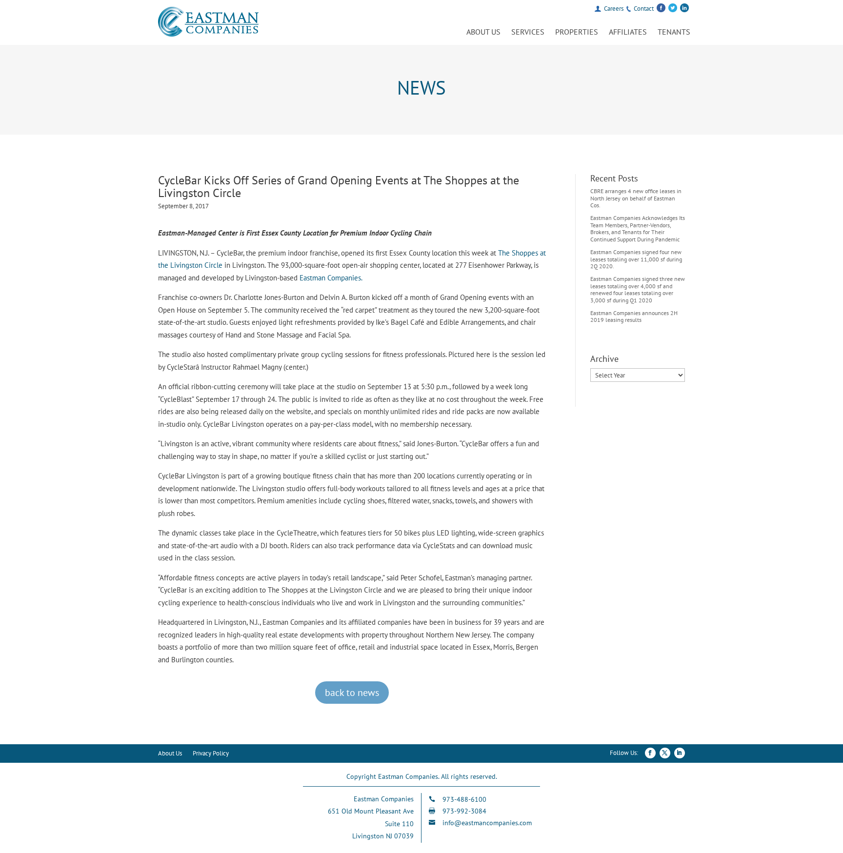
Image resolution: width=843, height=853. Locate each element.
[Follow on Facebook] (650, 753)
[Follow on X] (665, 753)
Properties (576, 32)
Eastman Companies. (331, 277)
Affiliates (628, 32)
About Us (483, 32)
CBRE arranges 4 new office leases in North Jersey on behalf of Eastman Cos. (636, 198)
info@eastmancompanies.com (487, 822)
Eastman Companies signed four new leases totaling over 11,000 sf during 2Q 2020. (636, 259)
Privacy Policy (211, 753)
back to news (352, 692)
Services (527, 32)
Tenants (674, 32)
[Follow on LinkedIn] (679, 753)
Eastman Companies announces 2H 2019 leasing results (634, 316)
